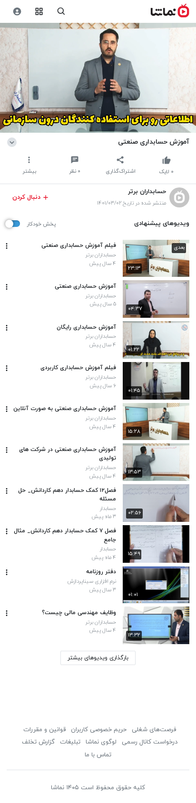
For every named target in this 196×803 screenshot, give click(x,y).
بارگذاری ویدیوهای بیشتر (98, 658)
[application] (98, 78)
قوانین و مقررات (44, 729)
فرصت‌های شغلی (154, 729)
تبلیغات (70, 742)
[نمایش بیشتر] (13, 142)
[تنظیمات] (17, 12)
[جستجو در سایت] (61, 12)
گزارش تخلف (38, 742)
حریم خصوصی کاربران (99, 729)
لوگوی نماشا (101, 742)
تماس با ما (98, 755)
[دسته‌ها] (39, 12)
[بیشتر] (6, 246)
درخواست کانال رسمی (149, 742)
